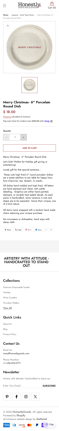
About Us (7, 323)
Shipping (7, 116)
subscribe (49, 386)
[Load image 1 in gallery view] (29, 85)
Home (5, 15)
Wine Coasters (10, 297)
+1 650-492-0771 (12, 363)
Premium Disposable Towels (16, 287)
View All (7, 308)
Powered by (14, 415)
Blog (5, 329)
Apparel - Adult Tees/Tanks (23, 15)
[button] (4, 5)
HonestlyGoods (22, 412)
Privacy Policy (9, 334)
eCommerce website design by (19, 419)
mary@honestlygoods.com (16, 353)
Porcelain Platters (11, 302)
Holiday (6, 292)
